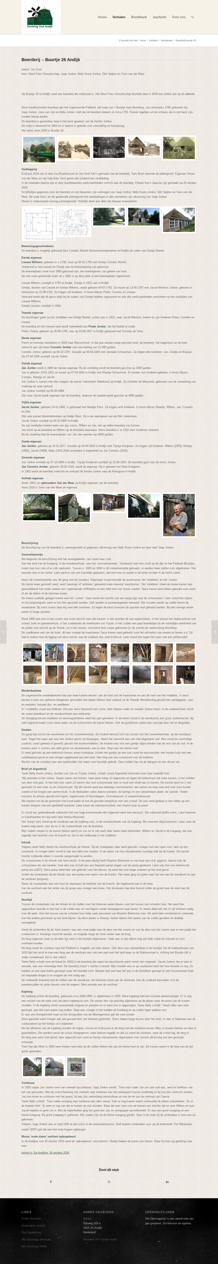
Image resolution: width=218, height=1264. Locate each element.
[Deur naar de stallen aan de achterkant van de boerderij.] (164, 675)
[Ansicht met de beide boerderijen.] (74, 149)
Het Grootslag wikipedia (36, 1239)
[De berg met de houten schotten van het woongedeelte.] (98, 675)
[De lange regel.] (120, 653)
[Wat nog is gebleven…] (185, 653)
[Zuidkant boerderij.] (178, 149)
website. (190, 94)
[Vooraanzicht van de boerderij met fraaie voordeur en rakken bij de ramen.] (109, 149)
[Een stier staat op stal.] (185, 675)
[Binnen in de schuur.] (76, 653)
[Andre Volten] (214, 632)
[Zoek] (192, 17)
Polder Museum (31, 1218)
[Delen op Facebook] (51, 1181)
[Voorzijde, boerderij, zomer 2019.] (109, 223)
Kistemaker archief (33, 1225)
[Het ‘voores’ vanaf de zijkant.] (74, 515)
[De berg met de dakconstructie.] (76, 675)
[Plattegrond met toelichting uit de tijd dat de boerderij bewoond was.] (74, 223)
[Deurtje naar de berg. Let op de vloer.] (54, 675)
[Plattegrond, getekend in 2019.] (39, 223)
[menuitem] (102, 17)
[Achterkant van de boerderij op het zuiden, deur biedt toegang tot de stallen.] (32, 653)
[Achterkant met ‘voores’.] (143, 223)
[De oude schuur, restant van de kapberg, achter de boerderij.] (54, 653)
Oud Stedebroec (32, 1232)
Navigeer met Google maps (100, 1239)
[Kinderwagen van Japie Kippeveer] (3, 632)
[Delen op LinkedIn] (167, 1181)
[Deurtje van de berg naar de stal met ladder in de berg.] (164, 653)
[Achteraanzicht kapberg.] (143, 149)
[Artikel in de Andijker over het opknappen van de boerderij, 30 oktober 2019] (76, 1067)
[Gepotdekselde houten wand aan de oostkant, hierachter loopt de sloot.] (143, 515)
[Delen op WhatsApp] (109, 1181)
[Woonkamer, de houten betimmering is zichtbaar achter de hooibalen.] (120, 675)
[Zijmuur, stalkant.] (39, 515)
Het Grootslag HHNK (34, 1246)
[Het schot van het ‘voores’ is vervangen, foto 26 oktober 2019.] (54, 1067)
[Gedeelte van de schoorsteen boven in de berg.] (142, 653)
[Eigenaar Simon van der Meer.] (178, 515)
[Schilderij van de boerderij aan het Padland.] (39, 149)
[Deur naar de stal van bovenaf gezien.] (32, 675)
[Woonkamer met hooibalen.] (142, 675)
